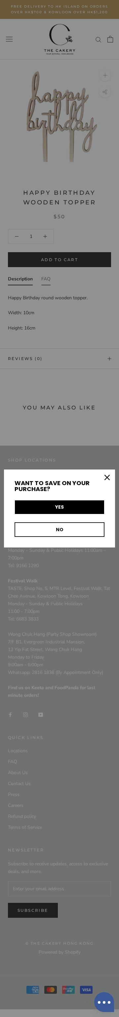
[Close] (107, 477)
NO (59, 529)
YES (59, 507)
